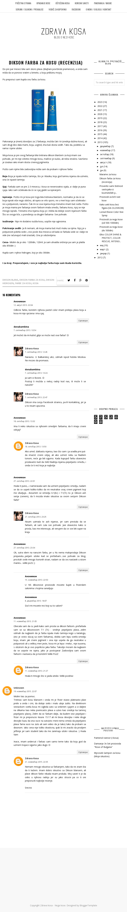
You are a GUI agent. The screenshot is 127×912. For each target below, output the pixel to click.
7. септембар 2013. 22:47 (36, 397)
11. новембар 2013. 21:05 (25, 621)
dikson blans (10, 279)
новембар (105, 150)
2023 (100, 101)
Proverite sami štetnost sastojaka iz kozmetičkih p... (111, 189)
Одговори (83, 320)
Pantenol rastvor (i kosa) (106, 737)
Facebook (76, 9)
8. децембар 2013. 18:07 (36, 601)
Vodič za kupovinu (57, 9)
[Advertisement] (109, 313)
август (103, 162)
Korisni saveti (82, 3)
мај (102, 245)
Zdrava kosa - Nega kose (53, 905)
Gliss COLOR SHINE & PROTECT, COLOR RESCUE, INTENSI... (110, 238)
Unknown (19, 687)
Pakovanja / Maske (103, 3)
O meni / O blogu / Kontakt (98, 9)
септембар (106, 158)
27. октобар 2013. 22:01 (24, 481)
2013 (100, 142)
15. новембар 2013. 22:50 (36, 580)
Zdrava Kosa (32, 348)
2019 (100, 118)
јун (102, 170)
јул (102, 166)
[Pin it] (86, 280)
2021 (100, 110)
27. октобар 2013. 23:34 (24, 547)
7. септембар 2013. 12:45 (36, 352)
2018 (100, 122)
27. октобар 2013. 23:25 (35, 516)
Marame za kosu (107, 174)
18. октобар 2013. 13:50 (35, 446)
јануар (103, 253)
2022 (100, 106)
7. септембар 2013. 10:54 (25, 330)
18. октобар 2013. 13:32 (24, 421)
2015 (100, 134)
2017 (100, 126)
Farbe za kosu (23, 283)
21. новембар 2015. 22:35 (36, 762)
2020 (100, 114)
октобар (105, 154)
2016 (100, 130)
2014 (100, 138)
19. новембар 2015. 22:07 (25, 691)
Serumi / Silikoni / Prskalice (29, 9)
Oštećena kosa (62, 3)
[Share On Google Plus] (80, 280)
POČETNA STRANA (23, 3)
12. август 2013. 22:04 (23, 305)
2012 (100, 257)
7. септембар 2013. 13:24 (36, 373)
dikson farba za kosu (32, 279)
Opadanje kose (43, 3)
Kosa (35, 283)
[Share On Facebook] (74, 280)
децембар (105, 146)
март (103, 249)
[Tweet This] (68, 280)
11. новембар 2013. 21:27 (36, 671)
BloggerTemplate (88, 905)
